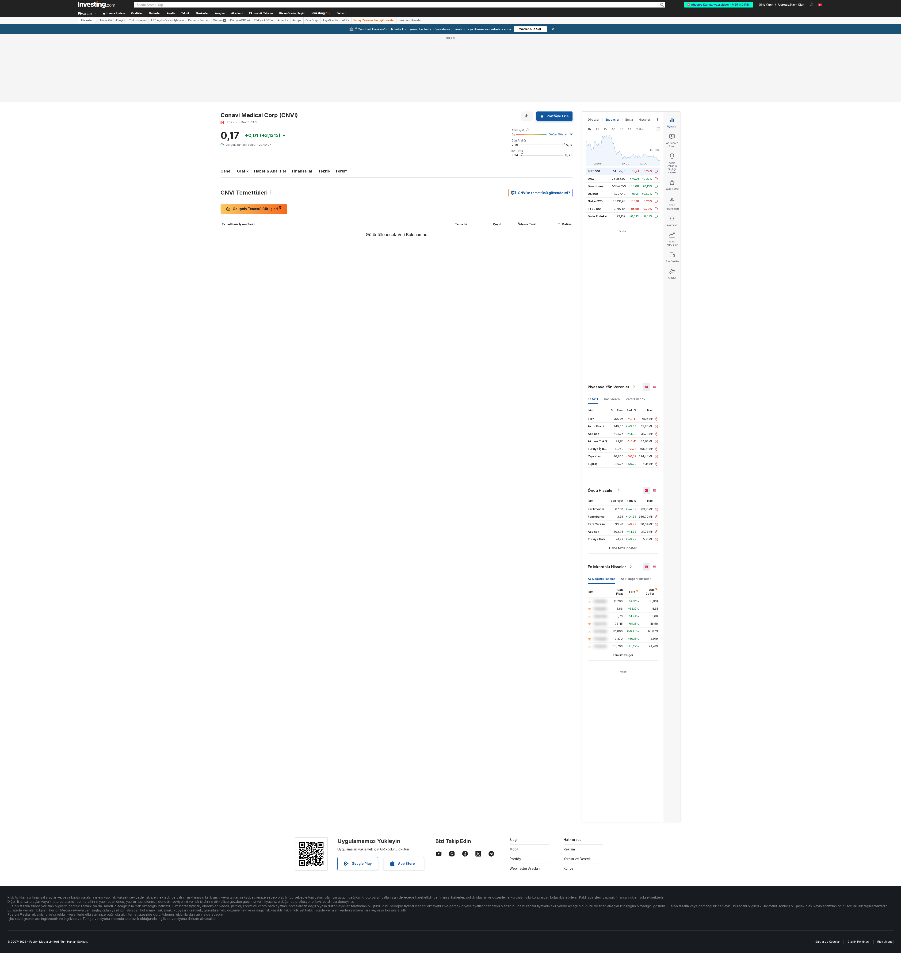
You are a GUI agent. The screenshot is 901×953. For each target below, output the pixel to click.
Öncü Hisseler (601, 490)
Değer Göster (558, 134)
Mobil (514, 849)
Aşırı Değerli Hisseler (636, 579)
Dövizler (593, 119)
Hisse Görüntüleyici (292, 13)
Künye (568, 868)
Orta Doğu (312, 20)
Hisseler (86, 20)
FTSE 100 (594, 209)
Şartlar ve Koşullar (827, 941)
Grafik (242, 171)
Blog (513, 840)
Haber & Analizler (270, 171)
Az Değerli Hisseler (601, 579)
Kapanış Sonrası (198, 20)
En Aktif (593, 399)
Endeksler (612, 119)
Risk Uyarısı (885, 941)
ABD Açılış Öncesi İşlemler (167, 20)
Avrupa (297, 20)
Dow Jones (595, 186)
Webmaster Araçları (525, 868)
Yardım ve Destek (577, 859)
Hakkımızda (572, 840)
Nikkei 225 (595, 201)
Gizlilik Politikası (859, 941)
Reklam (569, 849)
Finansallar (302, 171)
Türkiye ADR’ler (264, 20)
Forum (341, 171)
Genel (226, 171)
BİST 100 (594, 171)
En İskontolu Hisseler (607, 566)
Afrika (345, 20)
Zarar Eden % (635, 399)
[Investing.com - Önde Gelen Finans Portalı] (96, 4)
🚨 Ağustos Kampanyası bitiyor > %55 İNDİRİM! (718, 4)
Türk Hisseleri (138, 20)
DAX (591, 178)
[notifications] (811, 4)
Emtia (629, 119)
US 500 (593, 193)
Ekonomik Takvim (261, 13)
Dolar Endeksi (597, 216)
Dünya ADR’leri (240, 20)
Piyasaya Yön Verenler (609, 387)
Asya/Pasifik (330, 20)
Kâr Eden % (612, 399)
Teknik (324, 171)
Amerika (283, 20)
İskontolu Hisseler (410, 20)
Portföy (515, 859)
